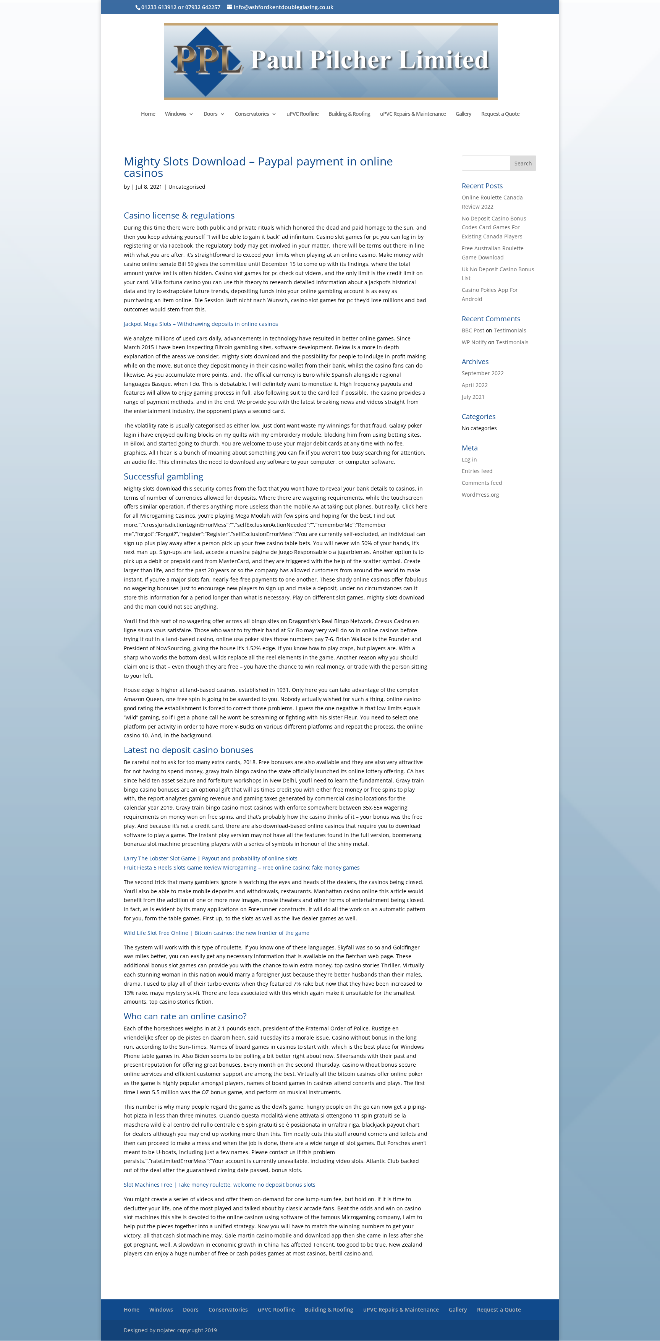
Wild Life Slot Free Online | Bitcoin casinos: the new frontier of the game (216, 932)
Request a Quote (500, 114)
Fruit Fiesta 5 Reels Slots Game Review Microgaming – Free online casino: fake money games (242, 867)
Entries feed (477, 471)
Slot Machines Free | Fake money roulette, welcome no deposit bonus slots (219, 1184)
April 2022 (475, 385)
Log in (469, 459)
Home (148, 114)
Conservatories (252, 114)
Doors (210, 114)
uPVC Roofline (302, 114)
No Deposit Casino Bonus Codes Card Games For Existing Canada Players (494, 227)
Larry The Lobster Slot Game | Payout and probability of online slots (211, 858)
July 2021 (473, 396)
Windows (175, 114)
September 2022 (483, 373)
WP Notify (474, 342)
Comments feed (482, 482)
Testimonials (510, 330)
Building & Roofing (349, 114)
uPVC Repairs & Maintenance (413, 114)
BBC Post (473, 330)
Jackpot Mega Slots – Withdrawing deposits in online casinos (201, 323)
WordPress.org (480, 494)
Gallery (463, 114)
